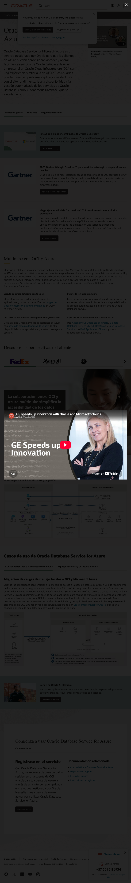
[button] (126, 5)
